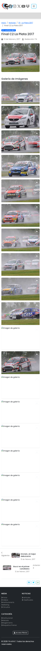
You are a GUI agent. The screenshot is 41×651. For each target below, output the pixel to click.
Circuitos (6, 607)
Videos (5, 600)
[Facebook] (10, 6)
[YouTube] (23, 6)
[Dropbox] (27, 6)
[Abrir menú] (33, 6)
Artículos (26, 597)
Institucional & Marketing (7, 603)
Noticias (12, 22)
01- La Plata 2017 (25, 22)
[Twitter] (19, 6)
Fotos (5, 597)
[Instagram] (14, 6)
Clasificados (28, 600)
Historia (6, 620)
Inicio (3, 22)
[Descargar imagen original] (37, 84)
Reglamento (8, 623)
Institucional (8, 618)
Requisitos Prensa (10, 625)
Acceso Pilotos (21, 633)
